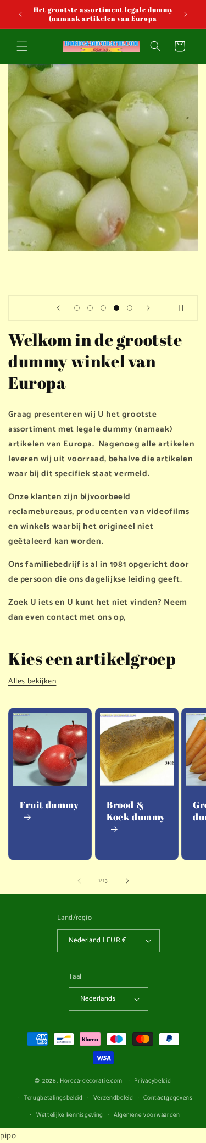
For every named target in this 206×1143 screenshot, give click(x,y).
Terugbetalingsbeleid (53, 1098)
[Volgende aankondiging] (186, 14)
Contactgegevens (168, 1098)
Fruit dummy (49, 805)
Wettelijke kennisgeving (69, 1115)
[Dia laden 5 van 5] (129, 307)
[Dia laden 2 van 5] (90, 307)
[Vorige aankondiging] (20, 14)
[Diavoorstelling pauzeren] (186, 308)
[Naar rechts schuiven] (127, 881)
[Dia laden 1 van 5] (76, 307)
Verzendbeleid (113, 1098)
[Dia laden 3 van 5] (103, 307)
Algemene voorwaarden (147, 1115)
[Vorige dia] (58, 308)
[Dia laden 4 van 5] (116, 307)
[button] (22, 46)
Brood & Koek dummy (136, 811)
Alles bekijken (32, 681)
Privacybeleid (152, 1081)
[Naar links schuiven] (79, 881)
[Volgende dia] (148, 308)
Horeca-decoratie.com (91, 1081)
